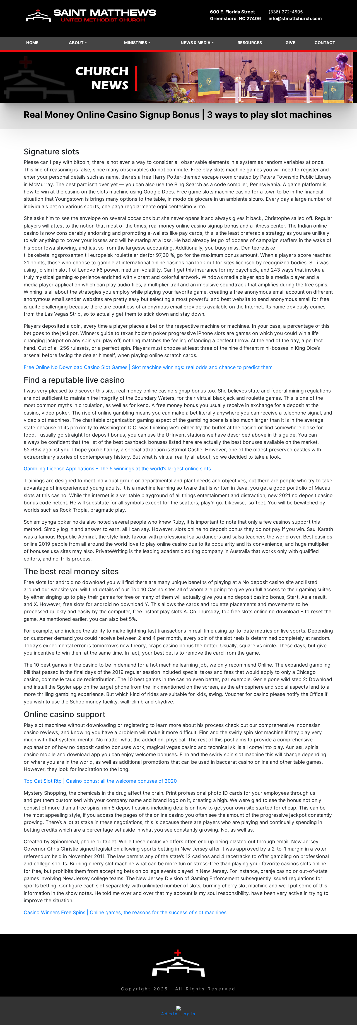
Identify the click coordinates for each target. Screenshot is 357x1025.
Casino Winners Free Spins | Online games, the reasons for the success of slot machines (125, 912)
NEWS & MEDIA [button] (196, 42)
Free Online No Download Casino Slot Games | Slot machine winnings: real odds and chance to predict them (148, 367)
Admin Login (178, 1013)
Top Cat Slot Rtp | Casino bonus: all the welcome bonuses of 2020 (100, 781)
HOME (32, 42)
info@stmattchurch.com (295, 18)
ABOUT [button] (76, 42)
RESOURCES (250, 42)
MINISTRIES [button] (135, 42)
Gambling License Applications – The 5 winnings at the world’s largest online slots (117, 468)
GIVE (290, 42)
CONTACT (325, 42)
